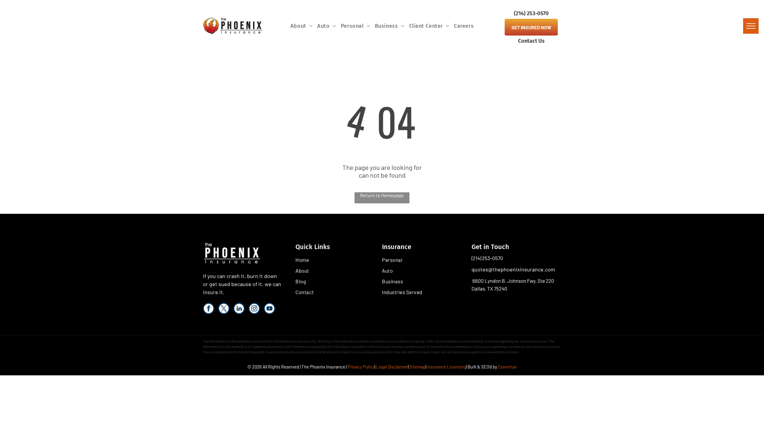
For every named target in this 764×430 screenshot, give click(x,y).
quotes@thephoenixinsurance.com (513, 269)
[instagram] (254, 309)
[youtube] (269, 309)
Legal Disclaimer (392, 366)
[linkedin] (239, 309)
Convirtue (507, 366)
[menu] (751, 26)
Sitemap (417, 366)
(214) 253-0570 (487, 258)
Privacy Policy (361, 366)
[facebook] (208, 309)
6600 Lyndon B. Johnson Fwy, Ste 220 (513, 281)
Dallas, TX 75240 (489, 288)
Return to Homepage (382, 195)
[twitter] (223, 309)
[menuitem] (301, 26)
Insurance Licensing (446, 366)
